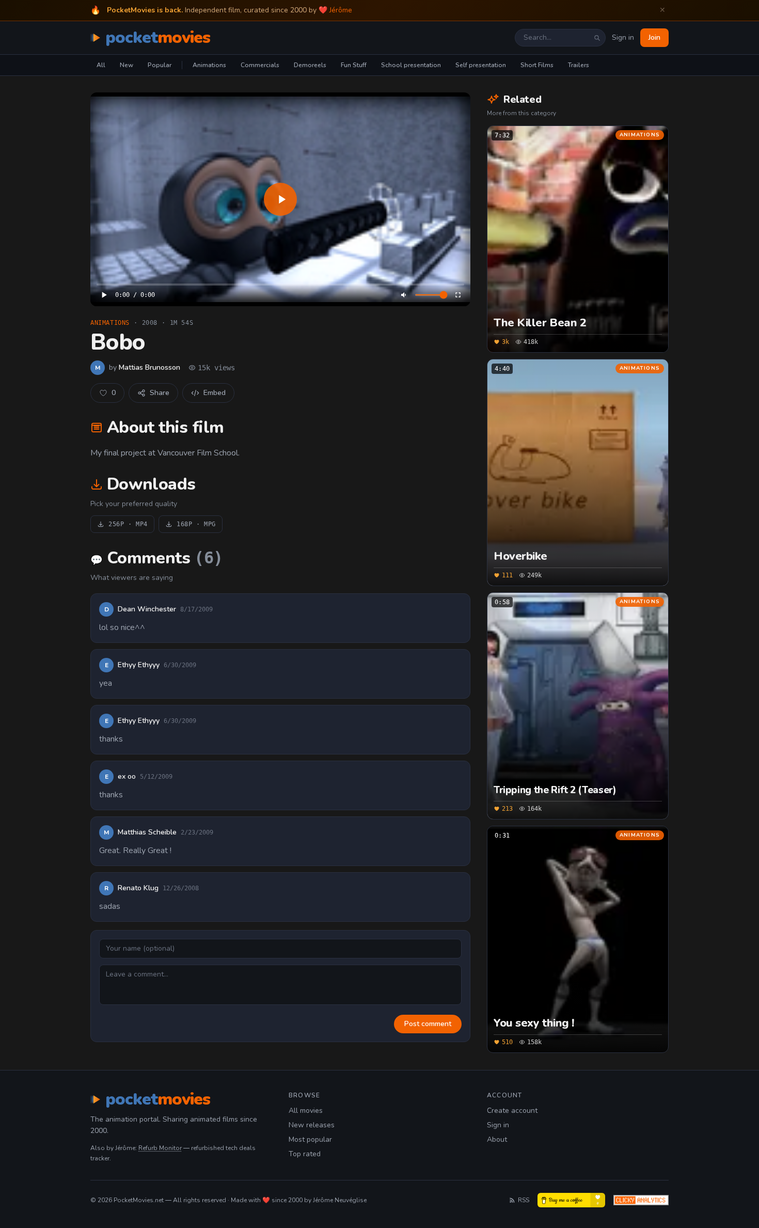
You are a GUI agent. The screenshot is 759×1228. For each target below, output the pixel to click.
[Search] (596, 37)
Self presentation (480, 65)
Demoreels (310, 65)
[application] (280, 199)
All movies (306, 1110)
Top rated (305, 1154)
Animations (209, 65)
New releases (312, 1125)
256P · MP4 (128, 524)
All (101, 65)
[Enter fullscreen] (458, 295)
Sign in (623, 37)
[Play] (280, 199)
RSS (523, 1200)
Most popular (310, 1139)
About (497, 1139)
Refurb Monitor (160, 1148)
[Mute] (404, 295)
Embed (214, 393)
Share (159, 393)
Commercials (260, 65)
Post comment (427, 1024)
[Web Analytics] (641, 1200)
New (126, 65)
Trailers (578, 65)
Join (654, 37)
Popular (159, 65)
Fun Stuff (354, 65)
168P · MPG (196, 524)
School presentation (411, 65)
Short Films (537, 65)
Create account (512, 1110)
